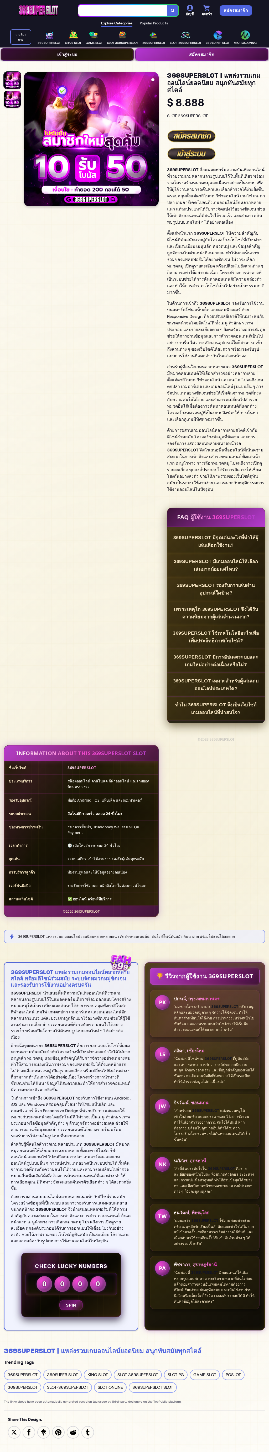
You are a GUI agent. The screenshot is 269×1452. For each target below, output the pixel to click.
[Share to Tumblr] (87, 1432)
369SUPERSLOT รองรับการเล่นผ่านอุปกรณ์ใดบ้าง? (216, 589)
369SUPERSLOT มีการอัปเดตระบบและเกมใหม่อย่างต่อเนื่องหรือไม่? (215, 660)
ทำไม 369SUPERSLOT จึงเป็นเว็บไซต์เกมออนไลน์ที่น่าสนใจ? (216, 708)
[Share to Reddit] (73, 1432)
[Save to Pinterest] (58, 1432)
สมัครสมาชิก (202, 54)
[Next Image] (154, 140)
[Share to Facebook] (29, 1432)
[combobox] (122, 11)
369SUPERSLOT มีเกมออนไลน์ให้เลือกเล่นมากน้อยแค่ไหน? (216, 565)
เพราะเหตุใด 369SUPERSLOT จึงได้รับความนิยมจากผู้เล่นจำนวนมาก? (216, 613)
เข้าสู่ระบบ (67, 54)
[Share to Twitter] (14, 1432)
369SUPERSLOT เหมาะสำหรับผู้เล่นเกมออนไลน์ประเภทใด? (216, 684)
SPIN (71, 1305)
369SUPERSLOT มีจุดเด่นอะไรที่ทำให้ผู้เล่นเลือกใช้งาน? (215, 541)
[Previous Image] (28, 140)
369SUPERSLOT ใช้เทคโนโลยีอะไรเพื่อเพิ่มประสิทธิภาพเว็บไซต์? (216, 636)
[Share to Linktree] (43, 1432)
